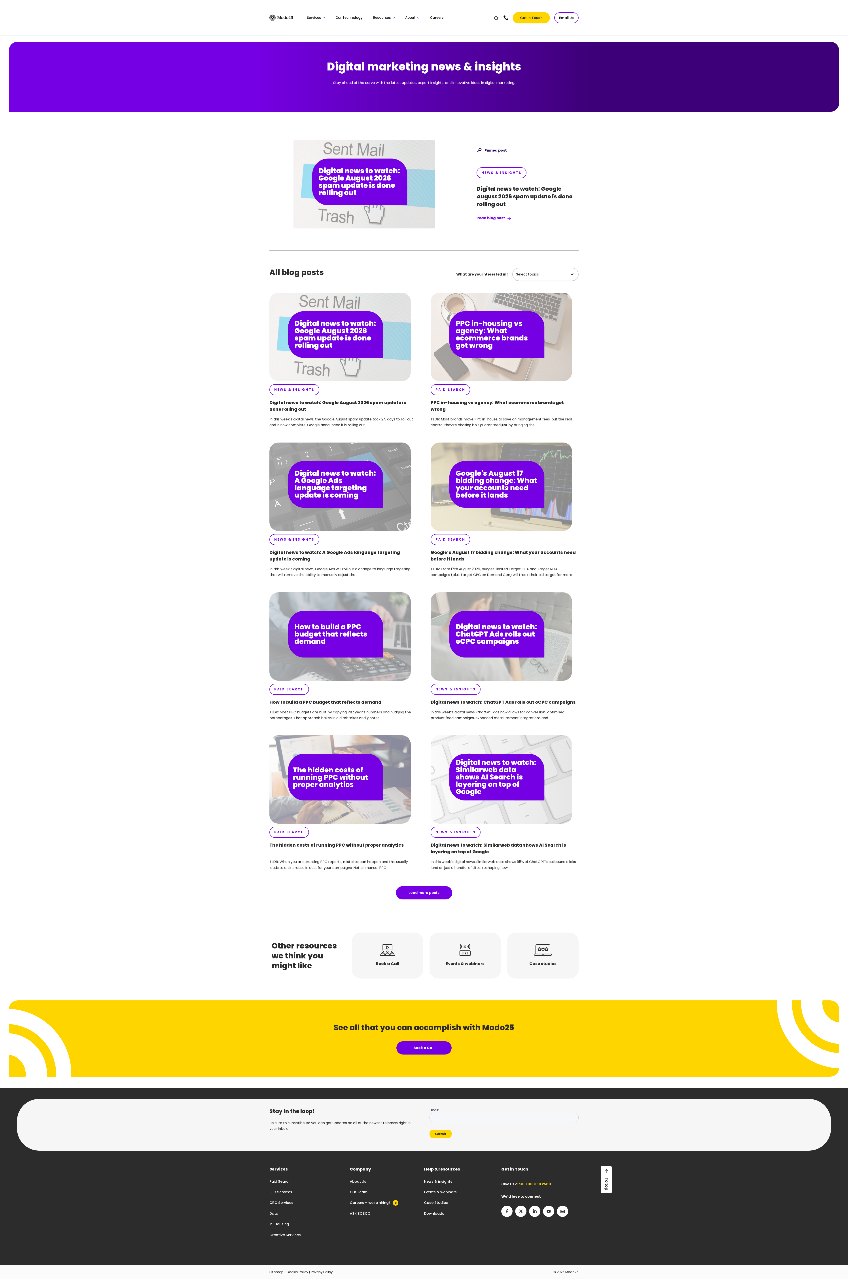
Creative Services (285, 1234)
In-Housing (279, 1224)
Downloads (434, 1213)
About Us (358, 1181)
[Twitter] (520, 1211)
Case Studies (436, 1202)
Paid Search (450, 389)
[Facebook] (507, 1211)
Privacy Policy (322, 1271)
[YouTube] (548, 1211)
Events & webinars (440, 1192)
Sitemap (276, 1271)
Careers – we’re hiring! (373, 1202)
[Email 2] (562, 1211)
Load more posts (424, 892)
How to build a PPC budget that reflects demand (325, 702)
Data (273, 1213)
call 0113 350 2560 (535, 1184)
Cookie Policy (297, 1271)
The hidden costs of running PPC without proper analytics (336, 845)
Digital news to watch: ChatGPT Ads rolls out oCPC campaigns (503, 702)
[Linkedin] (534, 1211)
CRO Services (281, 1202)
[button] (496, 19)
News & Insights (501, 172)
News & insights (438, 1181)
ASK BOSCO (360, 1213)
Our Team (358, 1192)
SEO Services (280, 1192)
